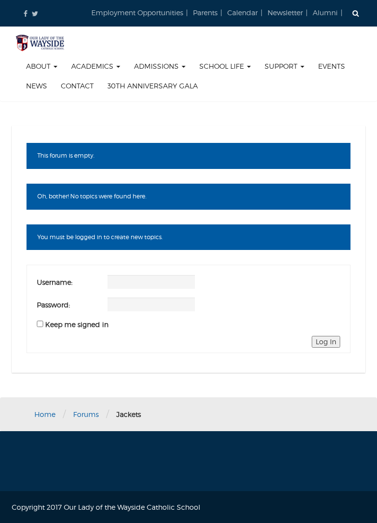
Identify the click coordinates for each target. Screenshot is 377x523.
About (39, 66)
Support (282, 66)
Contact (77, 86)
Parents (205, 12)
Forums (86, 414)
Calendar (242, 12)
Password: (53, 305)
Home (44, 414)
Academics (93, 66)
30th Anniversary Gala (153, 86)
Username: (55, 282)
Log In (326, 341)
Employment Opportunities (137, 12)
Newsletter (285, 12)
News (36, 86)
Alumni (325, 12)
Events (331, 66)
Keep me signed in (76, 324)
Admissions (157, 66)
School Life (222, 66)
